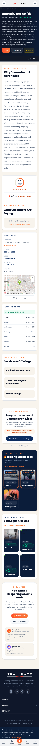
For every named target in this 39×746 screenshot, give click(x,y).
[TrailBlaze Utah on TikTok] (28, 691)
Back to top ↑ (27, 724)
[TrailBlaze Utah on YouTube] (17, 691)
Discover (6, 700)
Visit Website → (9, 258)
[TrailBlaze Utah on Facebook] (22, 691)
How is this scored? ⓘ (19, 189)
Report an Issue (14, 724)
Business (5, 705)
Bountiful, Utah (9, 265)
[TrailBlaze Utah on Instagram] (11, 691)
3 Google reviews (24, 196)
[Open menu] (35, 3)
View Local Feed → (19, 621)
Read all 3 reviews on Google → (19, 224)
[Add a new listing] (4, 3)
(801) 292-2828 (9, 252)
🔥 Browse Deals (19, 616)
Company (6, 711)
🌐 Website (17, 50)
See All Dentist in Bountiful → (14, 525)
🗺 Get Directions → (10, 245)
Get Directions (20, 298)
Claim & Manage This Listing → (20, 439)
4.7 (29, 50)
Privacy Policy (16, 737)
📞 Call (5, 50)
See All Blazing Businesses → (14, 466)
